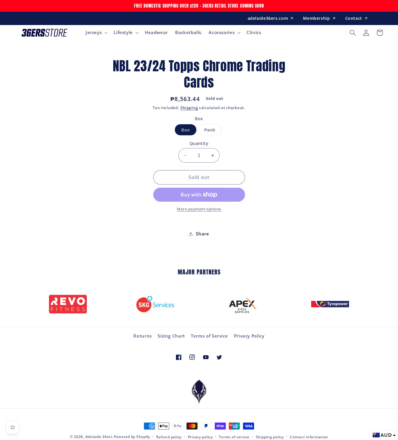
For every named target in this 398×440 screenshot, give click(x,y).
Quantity (199, 143)
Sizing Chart (171, 336)
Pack (213, 131)
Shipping (189, 107)
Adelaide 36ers (99, 436)
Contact (353, 18)
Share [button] (202, 234)
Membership (316, 18)
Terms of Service (209, 336)
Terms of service (234, 437)
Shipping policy (270, 437)
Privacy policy (200, 437)
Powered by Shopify (132, 436)
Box (188, 131)
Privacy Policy (249, 336)
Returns (142, 336)
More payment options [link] (199, 209)
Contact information (309, 437)
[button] (96, 32)
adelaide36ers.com (268, 18)
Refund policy (169, 437)
